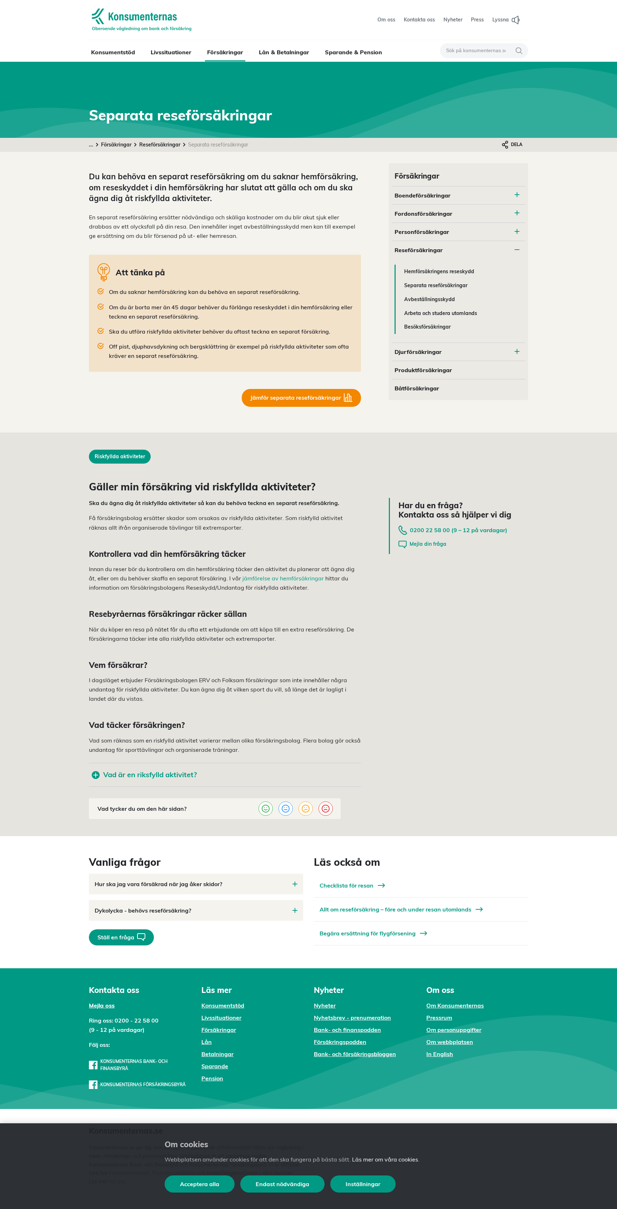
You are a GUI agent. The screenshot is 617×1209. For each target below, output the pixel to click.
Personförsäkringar (422, 231)
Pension (212, 1078)
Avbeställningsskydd (429, 299)
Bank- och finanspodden (347, 1029)
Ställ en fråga (115, 937)
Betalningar (217, 1054)
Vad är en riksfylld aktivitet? (150, 774)
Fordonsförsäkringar (423, 213)
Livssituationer (171, 52)
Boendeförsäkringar (423, 195)
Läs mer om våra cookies (385, 1159)
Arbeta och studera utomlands (440, 313)
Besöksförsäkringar (427, 327)
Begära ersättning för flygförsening (368, 933)
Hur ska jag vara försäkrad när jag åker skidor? (158, 884)
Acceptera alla (199, 1184)
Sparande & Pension (353, 52)
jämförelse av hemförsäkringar (283, 578)
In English (439, 1054)
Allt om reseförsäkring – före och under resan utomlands (396, 909)
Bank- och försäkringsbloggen (355, 1054)
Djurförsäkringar (418, 351)
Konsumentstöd (113, 52)
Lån (206, 1041)
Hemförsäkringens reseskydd (439, 271)
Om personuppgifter (453, 1029)
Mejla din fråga (428, 544)
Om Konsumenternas (455, 1005)
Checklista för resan (347, 885)
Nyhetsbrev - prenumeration (352, 1017)
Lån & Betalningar (284, 52)
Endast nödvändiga (282, 1184)
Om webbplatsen (449, 1041)
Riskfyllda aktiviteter (120, 456)
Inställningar (363, 1184)
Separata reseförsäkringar (435, 285)
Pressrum (439, 1017)
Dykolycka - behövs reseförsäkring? (143, 910)
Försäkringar (225, 52)
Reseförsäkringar (159, 144)
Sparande (214, 1066)
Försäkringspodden (340, 1041)
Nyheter (325, 1005)
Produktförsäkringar (423, 370)
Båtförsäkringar (417, 388)
